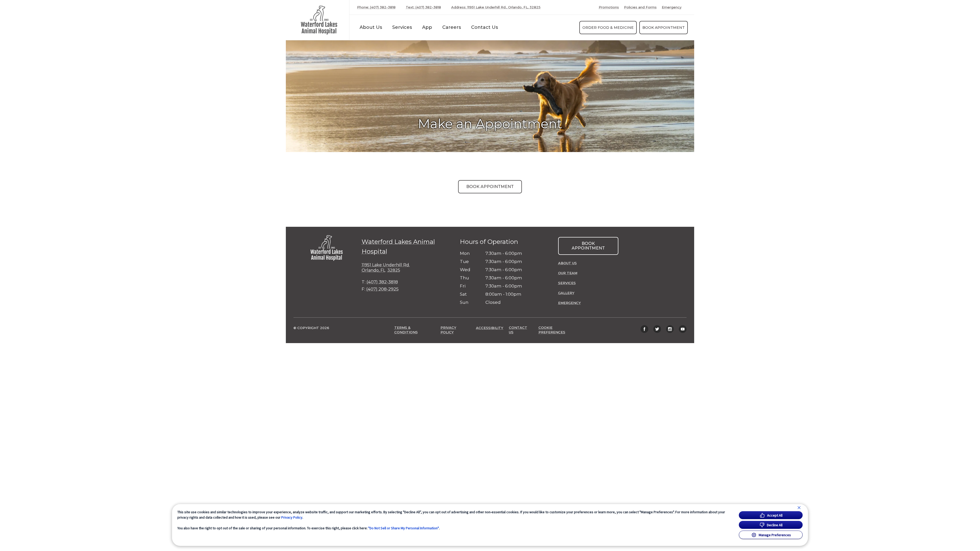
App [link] (427, 27)
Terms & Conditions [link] (406, 329)
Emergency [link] (671, 7)
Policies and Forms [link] (640, 7)
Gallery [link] (566, 293)
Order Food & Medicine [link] (608, 27)
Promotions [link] (609, 7)
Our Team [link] (567, 273)
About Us (371, 27)
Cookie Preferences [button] (551, 329)
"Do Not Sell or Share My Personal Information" (403, 528)
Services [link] (402, 27)
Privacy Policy (291, 517)
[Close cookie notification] (799, 507)
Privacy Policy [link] (448, 329)
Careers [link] (451, 27)
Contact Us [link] (484, 27)
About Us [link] (567, 263)
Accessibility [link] (489, 328)
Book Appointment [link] (663, 27)
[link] (318, 20)
